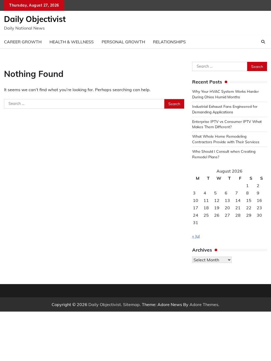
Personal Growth (123, 41)
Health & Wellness (71, 41)
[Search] (263, 42)
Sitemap (131, 304)
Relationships (169, 41)
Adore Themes (203, 304)
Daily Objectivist (35, 19)
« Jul (196, 236)
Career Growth (23, 41)
